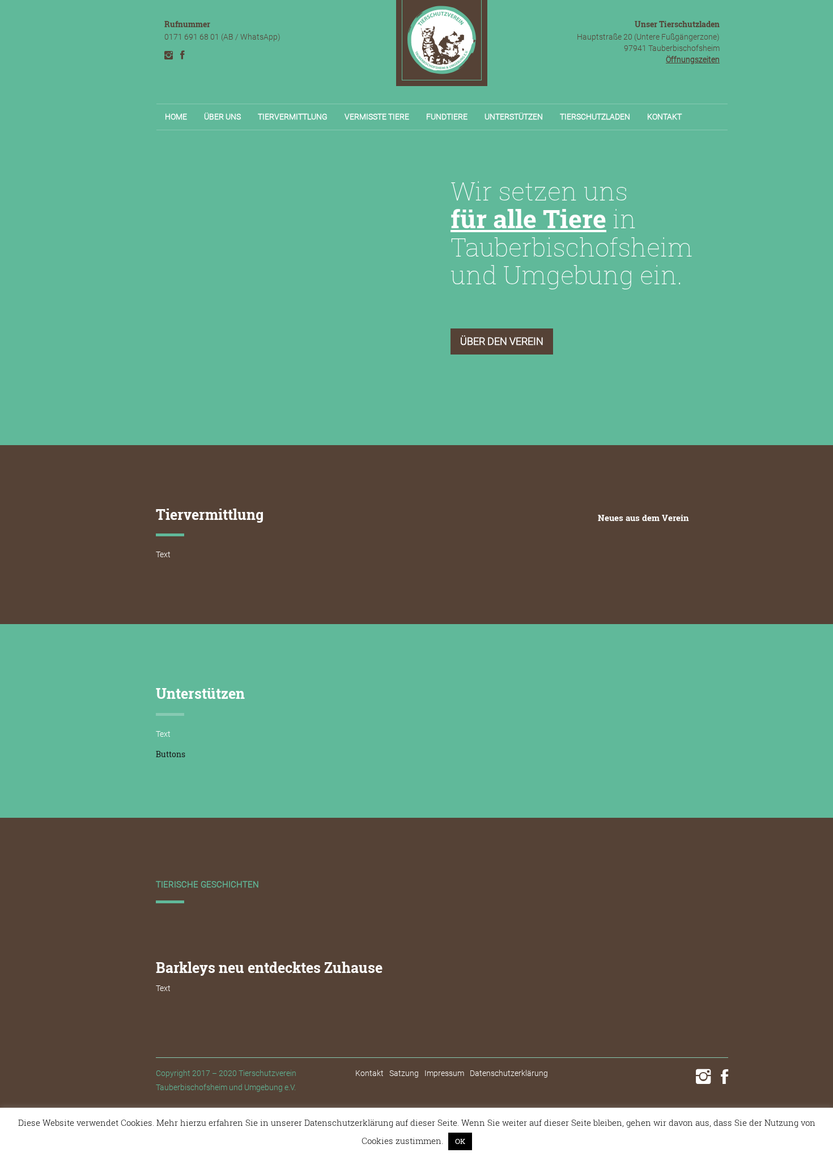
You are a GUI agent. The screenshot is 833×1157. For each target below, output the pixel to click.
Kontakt (664, 116)
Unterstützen (513, 116)
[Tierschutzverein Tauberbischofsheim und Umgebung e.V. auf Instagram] (168, 55)
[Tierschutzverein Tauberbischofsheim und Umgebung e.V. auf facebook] (182, 55)
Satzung (404, 1073)
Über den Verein (501, 341)
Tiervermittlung (293, 116)
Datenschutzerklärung (509, 1073)
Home (176, 116)
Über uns (222, 116)
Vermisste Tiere (377, 116)
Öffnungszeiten (693, 59)
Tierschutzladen (595, 116)
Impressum (444, 1073)
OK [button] (460, 1141)
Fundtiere (447, 116)
